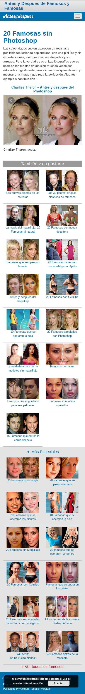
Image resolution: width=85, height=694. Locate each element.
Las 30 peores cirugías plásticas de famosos (62, 195)
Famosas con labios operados (62, 403)
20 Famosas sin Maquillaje (23, 549)
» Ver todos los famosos (42, 666)
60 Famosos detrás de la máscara (62, 656)
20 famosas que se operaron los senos (62, 552)
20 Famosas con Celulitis (62, 297)
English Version (40, 688)
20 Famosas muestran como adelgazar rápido (62, 264)
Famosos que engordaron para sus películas (23, 403)
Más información (33, 683)
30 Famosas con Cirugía (22, 480)
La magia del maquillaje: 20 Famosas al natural (23, 229)
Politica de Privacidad (16, 688)
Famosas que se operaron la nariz (23, 264)
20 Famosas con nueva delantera (62, 229)
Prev (11, 100)
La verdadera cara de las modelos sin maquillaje (23, 368)
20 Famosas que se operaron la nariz (62, 482)
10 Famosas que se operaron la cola (23, 333)
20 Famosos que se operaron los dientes (23, 517)
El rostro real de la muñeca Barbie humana (62, 621)
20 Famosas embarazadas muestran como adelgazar (23, 621)
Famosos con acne (62, 366)
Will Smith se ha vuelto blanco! (23, 656)
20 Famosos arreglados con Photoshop (62, 333)
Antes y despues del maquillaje (23, 299)
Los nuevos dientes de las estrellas (22, 195)
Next (73, 100)
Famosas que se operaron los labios (62, 586)
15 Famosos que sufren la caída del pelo (23, 438)
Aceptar (59, 683)
